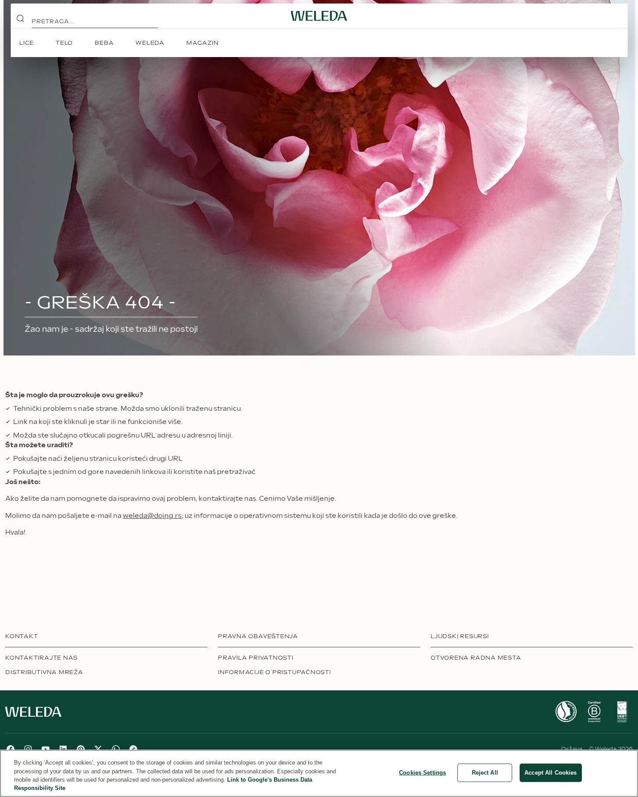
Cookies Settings (422, 772)
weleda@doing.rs (152, 516)
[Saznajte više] (566, 711)
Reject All (485, 772)
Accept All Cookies (550, 772)
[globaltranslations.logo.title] (319, 16)
